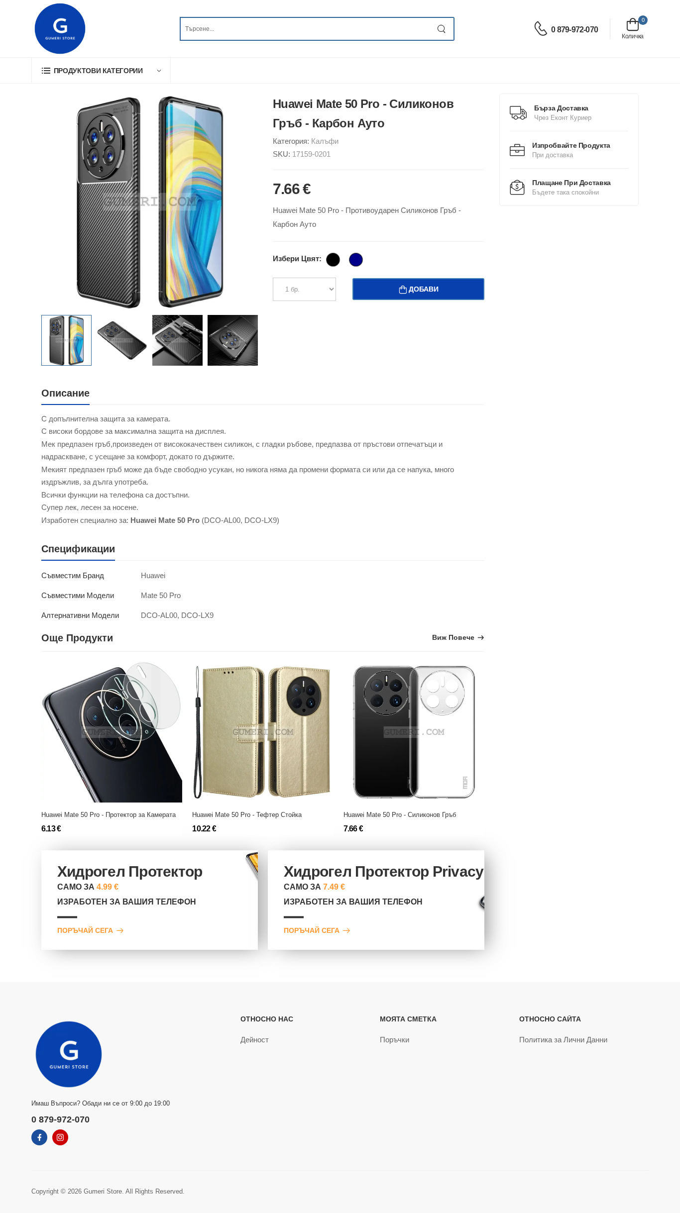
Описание (65, 393)
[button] (101, 70)
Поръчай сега (85, 930)
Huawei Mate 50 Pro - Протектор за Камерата (108, 814)
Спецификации (78, 548)
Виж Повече (453, 637)
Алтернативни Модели (80, 615)
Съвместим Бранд (72, 575)
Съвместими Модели (77, 595)
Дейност (254, 1039)
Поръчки (394, 1039)
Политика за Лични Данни (563, 1039)
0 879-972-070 (574, 29)
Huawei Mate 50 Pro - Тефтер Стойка (247, 814)
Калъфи (325, 141)
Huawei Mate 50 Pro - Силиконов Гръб (399, 814)
